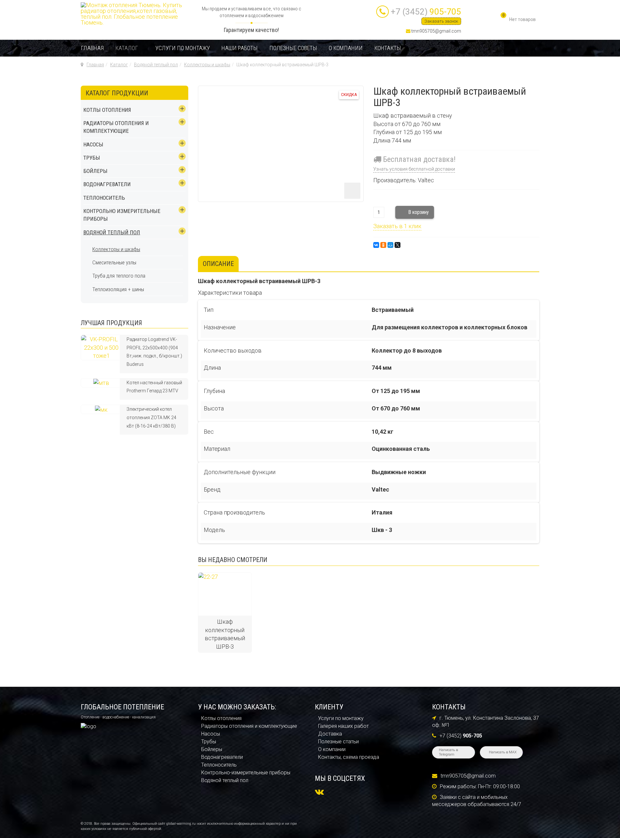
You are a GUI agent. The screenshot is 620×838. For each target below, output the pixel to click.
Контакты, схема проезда (348, 757)
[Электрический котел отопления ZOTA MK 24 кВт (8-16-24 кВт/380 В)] (101, 409)
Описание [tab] (218, 264)
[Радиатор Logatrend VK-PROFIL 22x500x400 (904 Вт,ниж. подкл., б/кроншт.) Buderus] (101, 347)
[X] (397, 245)
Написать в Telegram (448, 752)
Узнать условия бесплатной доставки (414, 169)
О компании (346, 48)
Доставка (330, 734)
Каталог (126, 48)
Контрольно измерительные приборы (121, 215)
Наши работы (240, 48)
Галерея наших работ (343, 726)
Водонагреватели (107, 184)
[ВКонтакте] (376, 245)
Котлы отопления (107, 110)
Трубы (91, 157)
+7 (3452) (460, 736)
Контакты (387, 48)
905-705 (426, 11)
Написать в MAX (503, 752)
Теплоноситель (104, 198)
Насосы (93, 144)
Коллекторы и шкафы (207, 64)
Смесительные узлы (114, 262)
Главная (92, 48)
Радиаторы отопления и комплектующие (116, 127)
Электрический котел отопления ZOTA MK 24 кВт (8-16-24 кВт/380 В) (151, 417)
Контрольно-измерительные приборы (245, 772)
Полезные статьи (338, 741)
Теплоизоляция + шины (118, 289)
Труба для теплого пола (118, 275)
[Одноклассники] (383, 245)
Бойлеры (95, 171)
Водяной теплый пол (156, 64)
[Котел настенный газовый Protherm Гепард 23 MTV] (101, 382)
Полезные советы (293, 48)
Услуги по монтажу (182, 48)
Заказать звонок (441, 21)
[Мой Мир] (390, 245)
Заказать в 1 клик (397, 226)
